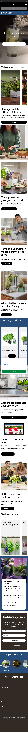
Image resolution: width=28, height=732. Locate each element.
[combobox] (14, 8)
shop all (23, 67)
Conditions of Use (5, 646)
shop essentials (14, 44)
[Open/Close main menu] (2, 4)
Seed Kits (22, 13)
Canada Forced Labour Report (19, 719)
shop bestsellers (8, 508)
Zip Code (5, 635)
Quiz (19, 1)
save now (14, 417)
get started (7, 263)
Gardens (16, 13)
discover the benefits (9, 208)
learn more (6, 314)
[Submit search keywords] (2, 8)
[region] (14, 366)
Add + (11, 356)
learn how (14, 122)
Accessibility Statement (14, 718)
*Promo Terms (7, 722)
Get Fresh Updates (14, 640)
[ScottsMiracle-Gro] (14, 4)
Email (4, 631)
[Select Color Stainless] (16, 349)
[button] (1, 1)
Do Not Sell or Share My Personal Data (8, 717)
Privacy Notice (17, 644)
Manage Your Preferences (14, 367)
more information (8, 454)
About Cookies (19, 717)
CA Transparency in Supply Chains (11, 719)
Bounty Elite (5, 350)
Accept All (14, 371)
